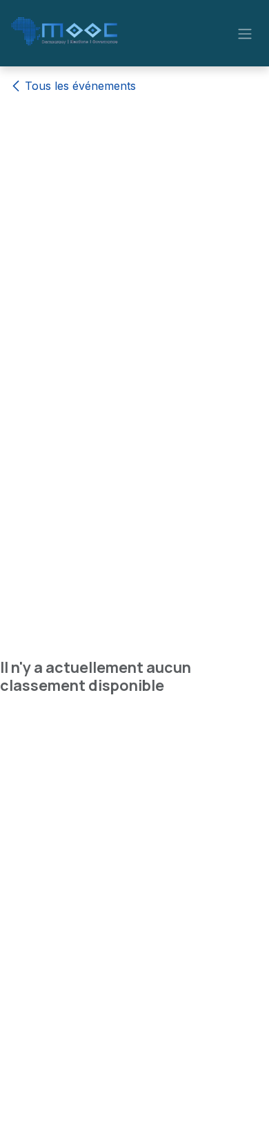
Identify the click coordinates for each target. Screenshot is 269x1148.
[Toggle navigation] (245, 33)
